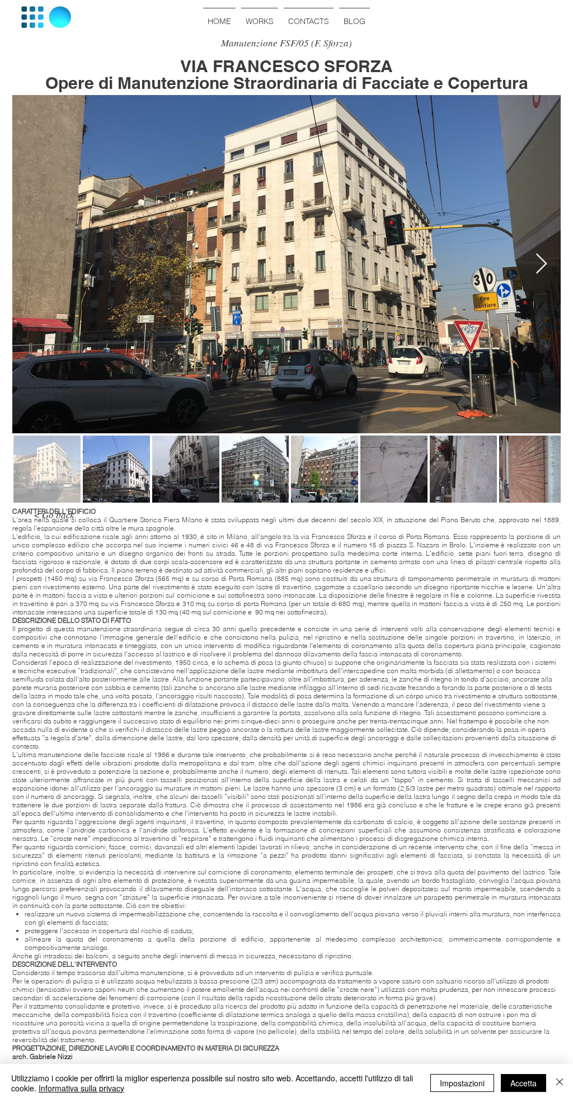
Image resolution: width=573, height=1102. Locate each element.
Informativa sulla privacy (81, 1088)
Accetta (523, 1083)
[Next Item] (541, 264)
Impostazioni (462, 1083)
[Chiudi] (559, 1083)
